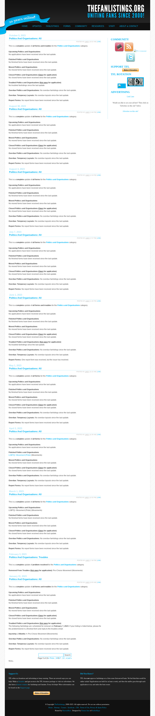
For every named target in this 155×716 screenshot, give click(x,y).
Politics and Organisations (68, 46)
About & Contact (128, 26)
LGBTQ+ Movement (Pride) (20, 455)
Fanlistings (52, 26)
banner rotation (22, 684)
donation (21, 681)
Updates (36, 26)
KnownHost (67, 710)
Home (25, 26)
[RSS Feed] (128, 51)
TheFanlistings (59, 704)
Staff (112, 26)
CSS (77, 707)
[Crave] (121, 86)
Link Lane (130, 97)
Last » (69, 658)
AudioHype (96, 710)
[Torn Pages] (135, 86)
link (99, 41)
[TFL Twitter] (130, 61)
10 (63, 658)
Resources (98, 26)
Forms (67, 26)
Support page (25, 688)
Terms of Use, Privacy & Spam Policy (93, 707)
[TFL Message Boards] (119, 51)
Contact (63, 707)
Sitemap (57, 707)
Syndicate (71, 707)
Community (81, 26)
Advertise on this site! (130, 111)
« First (50, 658)
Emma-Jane (85, 710)
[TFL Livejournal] (140, 51)
